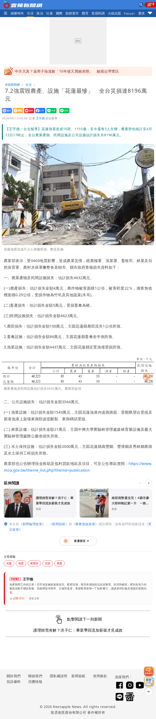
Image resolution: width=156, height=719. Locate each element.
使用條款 (100, 676)
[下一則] (148, 483)
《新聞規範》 (59, 524)
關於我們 (14, 676)
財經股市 (72, 13)
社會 (49, 13)
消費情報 (35, 681)
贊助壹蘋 (17, 113)
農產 (59, 563)
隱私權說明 (57, 676)
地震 (21, 563)
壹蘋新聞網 (12, 84)
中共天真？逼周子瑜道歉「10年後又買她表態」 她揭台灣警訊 (67, 71)
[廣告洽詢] (148, 681)
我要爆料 (28, 113)
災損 (47, 563)
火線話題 (114, 13)
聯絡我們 (35, 676)
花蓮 (9, 563)
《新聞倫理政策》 (32, 524)
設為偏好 (6, 113)
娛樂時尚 (17, 13)
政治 (40, 13)
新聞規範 (78, 676)
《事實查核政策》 (85, 524)
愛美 (141, 13)
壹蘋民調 (98, 13)
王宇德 (40, 118)
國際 (59, 13)
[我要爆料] (148, 671)
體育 (85, 13)
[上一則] (140, 483)
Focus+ (129, 13)
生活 (30, 13)
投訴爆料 (14, 681)
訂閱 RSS (19, 598)
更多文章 (34, 598)
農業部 (34, 563)
